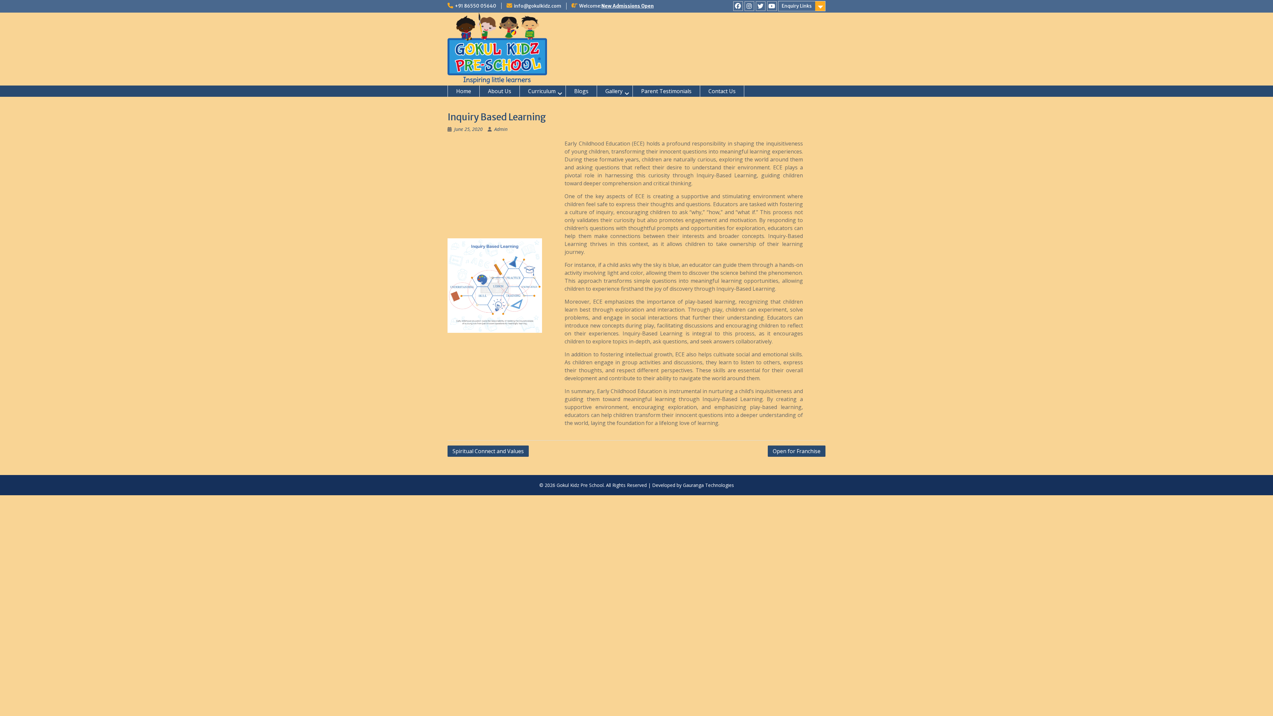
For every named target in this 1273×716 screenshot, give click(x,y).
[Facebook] (738, 6)
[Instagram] (749, 6)
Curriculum (542, 91)
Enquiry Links (797, 6)
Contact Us (722, 91)
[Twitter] (760, 6)
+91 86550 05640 (475, 6)
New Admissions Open (627, 6)
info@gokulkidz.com (537, 6)
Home (463, 91)
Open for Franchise (796, 451)
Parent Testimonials (666, 91)
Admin (501, 129)
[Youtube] (772, 6)
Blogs (581, 91)
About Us (499, 91)
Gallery (614, 91)
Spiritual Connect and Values (488, 451)
